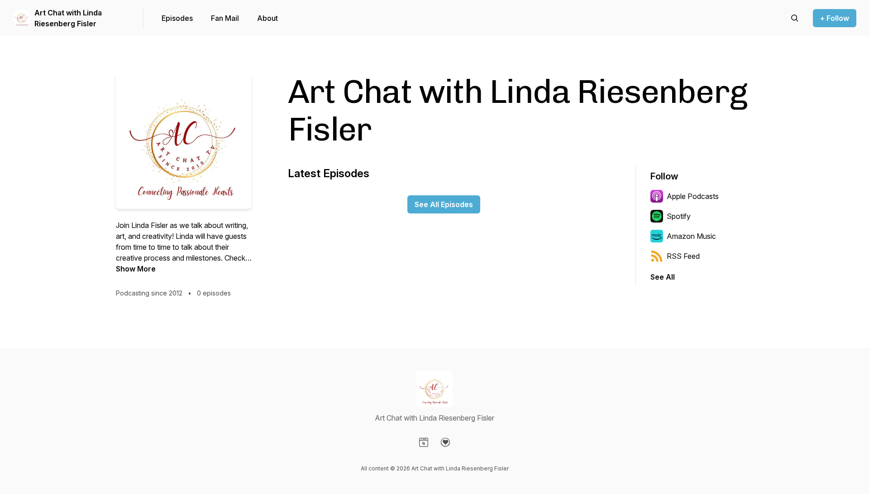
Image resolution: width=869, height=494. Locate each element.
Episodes (177, 18)
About (267, 18)
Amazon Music (691, 236)
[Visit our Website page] (423, 442)
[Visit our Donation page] (445, 442)
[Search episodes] (794, 18)
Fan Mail (225, 18)
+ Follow (834, 18)
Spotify (679, 216)
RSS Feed (683, 256)
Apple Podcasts (693, 196)
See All (662, 276)
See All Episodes (444, 204)
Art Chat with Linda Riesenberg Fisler (68, 18)
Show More (136, 268)
